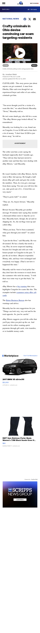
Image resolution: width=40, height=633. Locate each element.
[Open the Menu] (4, 3)
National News (11, 19)
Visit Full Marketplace (30, 355)
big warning (22, 286)
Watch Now (34, 3)
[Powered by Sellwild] (34, 479)
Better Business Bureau (15, 300)
